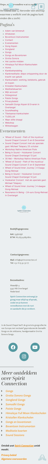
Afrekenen (10, 34)
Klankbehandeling (13, 70)
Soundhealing (11, 110)
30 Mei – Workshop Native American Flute (25, 158)
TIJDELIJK (10, 116)
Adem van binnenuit (14, 30)
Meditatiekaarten (13, 89)
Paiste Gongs (11, 98)
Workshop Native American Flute (21, 149)
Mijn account (11, 92)
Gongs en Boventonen (15, 55)
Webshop (9, 122)
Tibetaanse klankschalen (17, 113)
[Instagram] (24, 356)
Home (8, 67)
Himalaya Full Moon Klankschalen (21, 64)
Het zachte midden (14, 61)
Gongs (8, 52)
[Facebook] (13, 347)
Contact (9, 40)
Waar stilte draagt (13, 119)
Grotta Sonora (12, 58)
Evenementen (11, 43)
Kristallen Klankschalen (16, 86)
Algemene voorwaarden (14, 458)
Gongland (9, 49)
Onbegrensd (11, 95)
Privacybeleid (11, 101)
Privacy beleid (9, 455)
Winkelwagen (11, 125)
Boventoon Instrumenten (17, 37)
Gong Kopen (11, 46)
